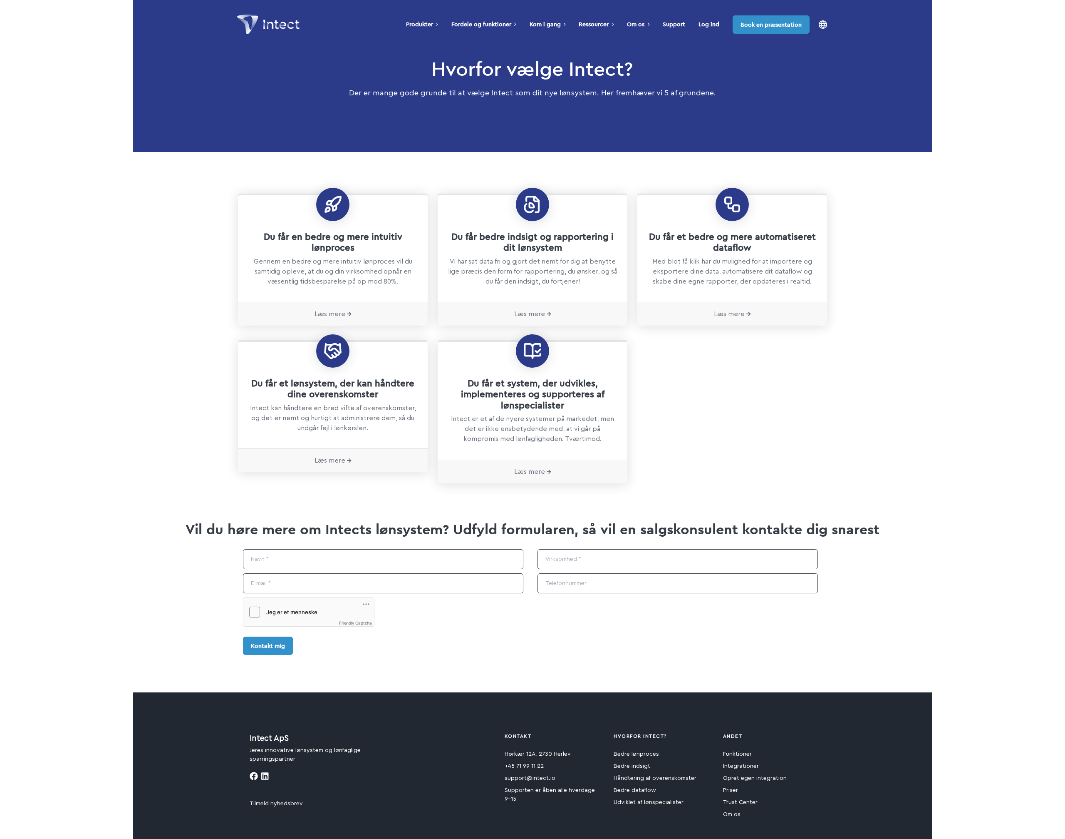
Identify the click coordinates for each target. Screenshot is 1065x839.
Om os (732, 814)
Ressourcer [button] (594, 24)
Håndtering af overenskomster (655, 778)
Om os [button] (635, 24)
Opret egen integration (755, 778)
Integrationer (741, 766)
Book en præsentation (771, 24)
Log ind (708, 24)
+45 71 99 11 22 (524, 766)
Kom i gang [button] (545, 24)
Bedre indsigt (632, 766)
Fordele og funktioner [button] (481, 24)
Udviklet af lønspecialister (649, 802)
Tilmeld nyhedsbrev (276, 804)
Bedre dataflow (635, 790)
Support (674, 24)
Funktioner (737, 754)
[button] (823, 24)
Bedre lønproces (636, 754)
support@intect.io (530, 778)
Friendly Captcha (355, 622)
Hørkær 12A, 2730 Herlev (538, 754)
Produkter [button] (419, 24)
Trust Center (740, 802)
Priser (730, 790)
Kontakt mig (268, 646)
